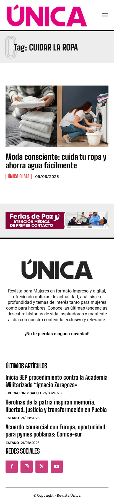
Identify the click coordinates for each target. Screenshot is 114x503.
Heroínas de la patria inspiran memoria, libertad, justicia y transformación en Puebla (56, 405)
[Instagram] (26, 467)
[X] (41, 467)
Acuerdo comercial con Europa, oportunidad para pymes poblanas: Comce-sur (55, 430)
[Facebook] (12, 467)
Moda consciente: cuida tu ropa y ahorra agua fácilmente (56, 161)
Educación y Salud (23, 393)
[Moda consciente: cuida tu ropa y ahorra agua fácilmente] (57, 116)
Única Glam (18, 176)
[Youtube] (57, 467)
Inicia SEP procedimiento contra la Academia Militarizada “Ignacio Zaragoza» (57, 381)
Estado (12, 418)
